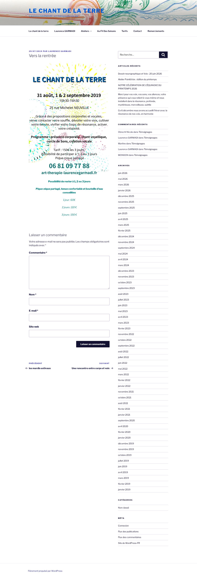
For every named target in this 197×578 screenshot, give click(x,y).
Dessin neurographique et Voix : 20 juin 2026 (140, 73)
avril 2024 (123, 259)
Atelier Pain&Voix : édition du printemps (137, 79)
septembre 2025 (126, 207)
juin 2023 (122, 305)
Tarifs (125, 31)
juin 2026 (122, 173)
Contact (137, 31)
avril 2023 (123, 317)
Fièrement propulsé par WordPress (45, 571)
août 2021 (123, 403)
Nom (32, 294)
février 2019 (124, 483)
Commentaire (38, 252)
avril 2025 (123, 219)
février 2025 (124, 230)
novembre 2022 (126, 334)
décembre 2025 (126, 196)
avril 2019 (123, 472)
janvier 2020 (124, 437)
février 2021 (124, 409)
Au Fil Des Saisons (106, 31)
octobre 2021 (124, 397)
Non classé (123, 507)
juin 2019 (122, 466)
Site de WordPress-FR (129, 543)
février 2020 (124, 432)
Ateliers (85, 31)
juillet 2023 (123, 299)
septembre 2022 (126, 345)
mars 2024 (123, 265)
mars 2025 (123, 225)
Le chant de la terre (38, 31)
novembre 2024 (126, 242)
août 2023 (123, 294)
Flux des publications (128, 531)
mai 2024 (123, 253)
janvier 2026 (124, 190)
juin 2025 (122, 213)
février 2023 (124, 328)
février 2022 (124, 380)
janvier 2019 (124, 489)
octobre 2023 (125, 282)
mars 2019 (123, 478)
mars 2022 (123, 374)
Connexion (123, 525)
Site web (34, 326)
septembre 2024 (126, 247)
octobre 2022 (124, 340)
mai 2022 (122, 368)
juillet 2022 (123, 357)
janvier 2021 (124, 414)
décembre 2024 (126, 236)
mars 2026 (123, 184)
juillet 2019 (123, 460)
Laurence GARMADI (64, 31)
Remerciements (156, 31)
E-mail (33, 310)
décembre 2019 (126, 443)
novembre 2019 (126, 449)
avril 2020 (123, 426)
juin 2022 (122, 363)
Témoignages (145, 132)
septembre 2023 (126, 288)
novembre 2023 (126, 276)
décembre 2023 (126, 271)
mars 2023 (123, 322)
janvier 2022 (124, 386)
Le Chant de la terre (67, 10)
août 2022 (123, 351)
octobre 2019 (124, 455)
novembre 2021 (126, 391)
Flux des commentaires (129, 537)
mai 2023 (123, 311)
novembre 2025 (126, 201)
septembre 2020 (126, 420)
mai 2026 (123, 179)
